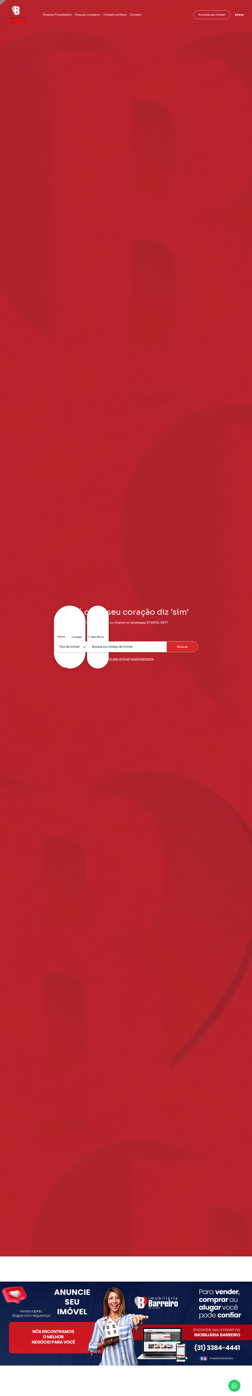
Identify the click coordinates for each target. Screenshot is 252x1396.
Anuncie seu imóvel (211, 15)
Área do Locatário (87, 15)
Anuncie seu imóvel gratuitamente (126, 659)
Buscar (182, 647)
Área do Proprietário (57, 15)
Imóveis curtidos (115, 15)
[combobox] (128, 646)
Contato (136, 15)
